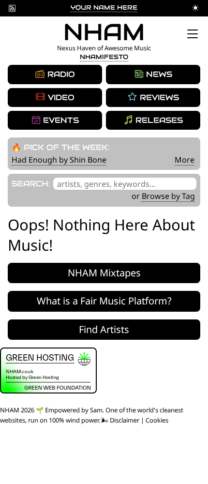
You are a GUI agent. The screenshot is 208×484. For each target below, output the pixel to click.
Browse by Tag (168, 196)
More (184, 159)
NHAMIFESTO (104, 57)
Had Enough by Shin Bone (59, 159)
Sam (96, 410)
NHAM (104, 32)
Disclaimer (124, 420)
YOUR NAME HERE (104, 7)
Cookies (157, 420)
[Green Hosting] (48, 391)
